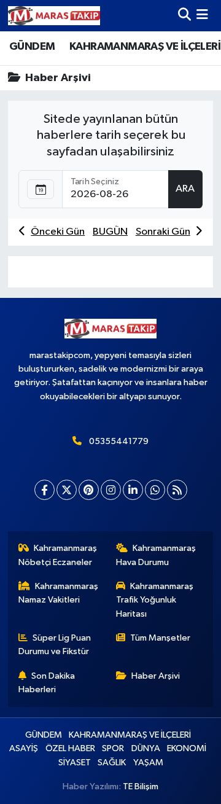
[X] (66, 490)
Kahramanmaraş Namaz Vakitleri (58, 593)
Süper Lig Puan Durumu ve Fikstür (54, 644)
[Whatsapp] (155, 490)
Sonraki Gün (163, 232)
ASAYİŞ (23, 748)
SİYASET (74, 762)
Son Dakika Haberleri (47, 682)
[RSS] (177, 490)
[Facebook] (44, 490)
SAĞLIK (112, 762)
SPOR (113, 748)
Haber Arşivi (155, 676)
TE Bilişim (140, 786)
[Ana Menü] (202, 15)
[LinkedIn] (133, 490)
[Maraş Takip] (54, 15)
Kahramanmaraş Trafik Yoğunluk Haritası (155, 600)
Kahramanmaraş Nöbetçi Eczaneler (58, 555)
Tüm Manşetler (160, 637)
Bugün (110, 232)
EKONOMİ (186, 748)
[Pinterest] (89, 490)
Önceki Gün (58, 232)
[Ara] (184, 15)
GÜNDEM (32, 46)
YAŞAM (148, 762)
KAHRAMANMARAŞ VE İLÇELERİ (144, 46)
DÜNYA (145, 748)
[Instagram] (111, 490)
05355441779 (119, 441)
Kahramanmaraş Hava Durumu (156, 555)
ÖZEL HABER (70, 748)
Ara (185, 189)
